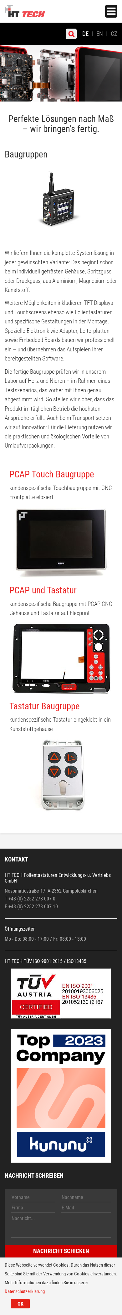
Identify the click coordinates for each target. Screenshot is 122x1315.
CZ (114, 33)
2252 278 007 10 (41, 907)
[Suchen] (71, 34)
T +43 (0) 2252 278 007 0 (30, 899)
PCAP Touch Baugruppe (51, 474)
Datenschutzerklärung (25, 1291)
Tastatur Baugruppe (44, 706)
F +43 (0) (14, 907)
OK (20, 1304)
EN (99, 33)
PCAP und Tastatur (43, 590)
